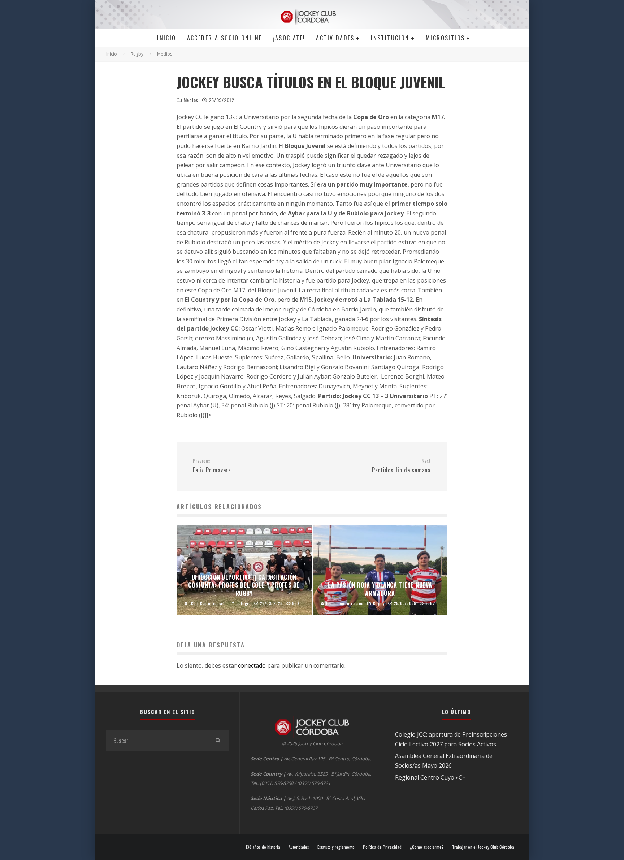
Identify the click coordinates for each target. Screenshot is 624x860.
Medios (190, 100)
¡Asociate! (289, 38)
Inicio (166, 38)
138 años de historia (263, 847)
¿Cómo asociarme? (427, 847)
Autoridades (299, 847)
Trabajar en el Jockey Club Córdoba (483, 847)
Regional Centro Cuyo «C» (430, 777)
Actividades (335, 38)
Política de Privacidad (382, 847)
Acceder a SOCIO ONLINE (224, 38)
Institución (390, 38)
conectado (252, 665)
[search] (218, 740)
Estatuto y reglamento (336, 847)
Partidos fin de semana (401, 466)
